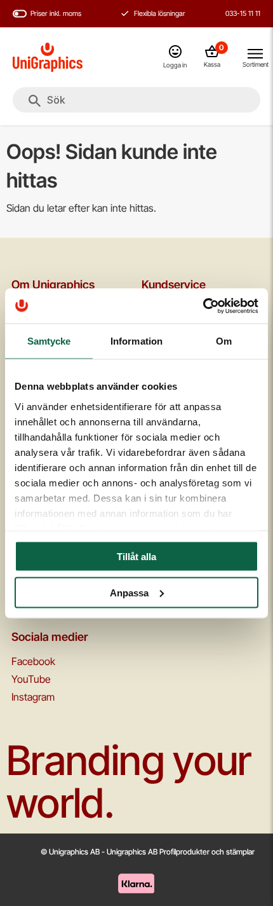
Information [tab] (136, 341)
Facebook (33, 661)
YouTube (31, 679)
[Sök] (34, 101)
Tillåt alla (136, 556)
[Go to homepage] (48, 57)
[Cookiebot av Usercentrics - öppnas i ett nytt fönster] (202, 306)
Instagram (33, 696)
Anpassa (129, 592)
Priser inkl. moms (55, 13)
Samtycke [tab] (49, 341)
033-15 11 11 (242, 13)
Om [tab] (224, 341)
